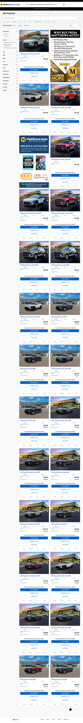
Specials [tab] (42, 56)
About (48, 719)
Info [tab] (33, 56)
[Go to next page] (79, 709)
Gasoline (30, 22)
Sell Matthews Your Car (34, 73)
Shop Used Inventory (46, 4)
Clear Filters (26, 25)
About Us (52, 4)
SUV (25, 22)
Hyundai (20, 25)
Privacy (53, 719)
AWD (20, 22)
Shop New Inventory (39, 4)
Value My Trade (34, 76)
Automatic (54, 22)
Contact (42, 719)
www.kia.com (66, 719)
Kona (14, 25)
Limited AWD (15, 22)
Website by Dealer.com (16, 719)
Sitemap (59, 719)
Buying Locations (32, 4)
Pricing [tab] (25, 56)
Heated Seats (47, 22)
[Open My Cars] (63, 4)
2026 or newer (6, 22)
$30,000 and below (38, 22)
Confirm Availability (34, 69)
